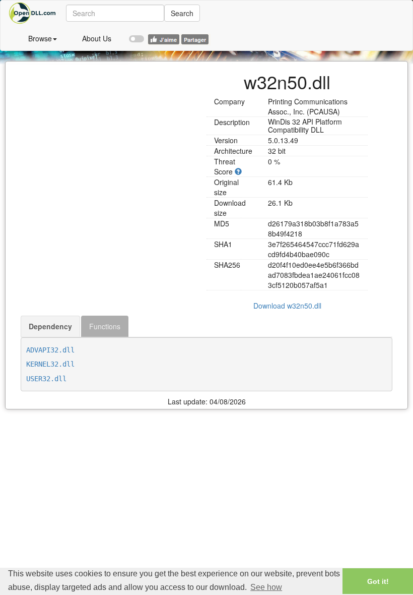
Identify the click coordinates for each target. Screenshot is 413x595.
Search (182, 13)
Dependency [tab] (50, 326)
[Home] (33, 13)
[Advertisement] (110, 132)
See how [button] (266, 587)
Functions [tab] (104, 326)
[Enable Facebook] (136, 34)
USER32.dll (46, 379)
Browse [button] (40, 38)
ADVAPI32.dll (50, 350)
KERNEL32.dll (50, 364)
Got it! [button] (378, 581)
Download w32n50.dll (287, 306)
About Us (96, 38)
